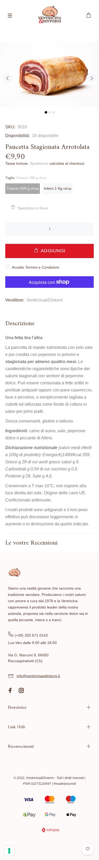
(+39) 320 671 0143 (31, 635)
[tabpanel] (49, 74)
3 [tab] (53, 112)
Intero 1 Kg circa (57, 188)
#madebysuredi (65, 784)
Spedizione (39, 163)
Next (91, 78)
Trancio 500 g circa (23, 188)
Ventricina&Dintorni (44, 300)
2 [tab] (49, 112)
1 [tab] (46, 112)
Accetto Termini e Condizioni (35, 267)
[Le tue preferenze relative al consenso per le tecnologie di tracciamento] (9, 851)
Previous (8, 78)
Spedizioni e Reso (33, 208)
